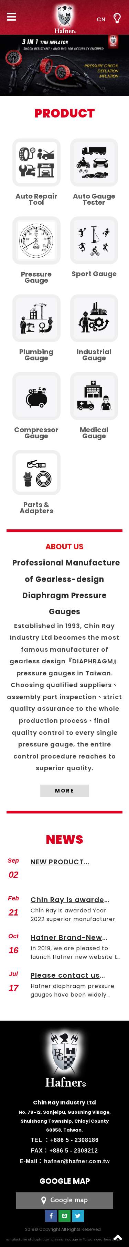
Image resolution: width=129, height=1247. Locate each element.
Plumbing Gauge (36, 355)
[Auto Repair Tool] (36, 162)
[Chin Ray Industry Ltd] (64, 17)
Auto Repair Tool (36, 199)
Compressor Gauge (36, 433)
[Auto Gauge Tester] (94, 162)
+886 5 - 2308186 (74, 1140)
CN (101, 19)
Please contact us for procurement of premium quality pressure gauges (68, 975)
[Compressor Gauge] (36, 396)
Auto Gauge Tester (94, 199)
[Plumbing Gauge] (36, 318)
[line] (64, 1216)
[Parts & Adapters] (36, 472)
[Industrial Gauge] (94, 318)
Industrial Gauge (94, 355)
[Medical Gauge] (94, 396)
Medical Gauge (94, 433)
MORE (64, 790)
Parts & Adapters (36, 508)
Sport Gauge (94, 274)
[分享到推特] (78, 1216)
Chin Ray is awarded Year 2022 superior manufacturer (70, 900)
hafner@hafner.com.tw (77, 1161)
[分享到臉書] (51, 1216)
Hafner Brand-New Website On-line (66, 938)
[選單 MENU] (117, 18)
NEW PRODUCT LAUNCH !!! (57, 862)
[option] (64, 60)
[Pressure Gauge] (36, 240)
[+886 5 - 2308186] (64, 1200)
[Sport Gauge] (94, 240)
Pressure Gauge (36, 277)
